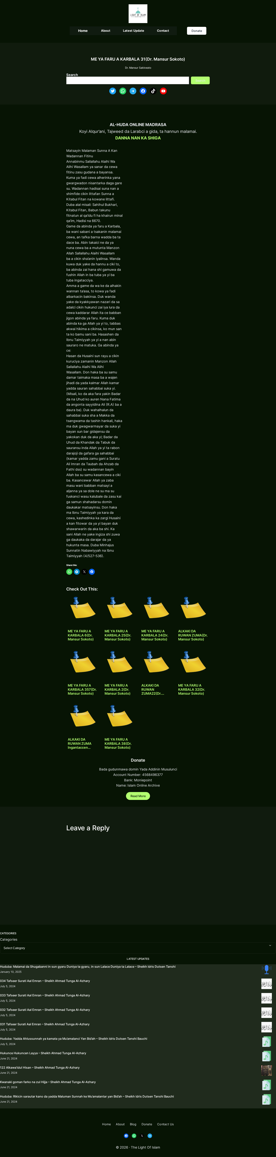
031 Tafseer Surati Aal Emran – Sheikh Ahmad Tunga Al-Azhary (45, 1024)
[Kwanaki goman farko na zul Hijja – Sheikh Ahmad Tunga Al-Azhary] (266, 1086)
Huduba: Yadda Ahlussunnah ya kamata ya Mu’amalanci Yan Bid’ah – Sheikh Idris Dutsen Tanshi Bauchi (73, 1038)
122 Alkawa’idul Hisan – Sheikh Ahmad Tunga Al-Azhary (40, 1067)
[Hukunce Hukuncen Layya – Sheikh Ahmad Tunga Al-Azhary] (266, 1057)
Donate (197, 31)
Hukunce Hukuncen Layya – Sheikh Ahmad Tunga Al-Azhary (43, 1053)
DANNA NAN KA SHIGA (138, 137)
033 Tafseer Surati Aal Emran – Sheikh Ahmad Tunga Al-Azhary (45, 995)
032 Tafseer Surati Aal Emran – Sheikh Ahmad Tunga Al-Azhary (45, 1010)
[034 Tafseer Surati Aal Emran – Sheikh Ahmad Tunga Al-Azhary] (266, 985)
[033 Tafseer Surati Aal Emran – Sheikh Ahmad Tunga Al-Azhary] (266, 999)
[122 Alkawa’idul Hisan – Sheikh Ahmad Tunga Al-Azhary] (266, 1071)
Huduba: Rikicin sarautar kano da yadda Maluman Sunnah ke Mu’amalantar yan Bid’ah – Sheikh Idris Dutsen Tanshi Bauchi (87, 1096)
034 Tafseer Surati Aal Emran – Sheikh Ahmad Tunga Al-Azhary (45, 981)
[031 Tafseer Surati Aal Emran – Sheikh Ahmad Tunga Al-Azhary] (266, 1028)
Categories (8, 939)
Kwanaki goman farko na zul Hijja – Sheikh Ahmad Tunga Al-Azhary (48, 1082)
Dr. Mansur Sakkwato (138, 67)
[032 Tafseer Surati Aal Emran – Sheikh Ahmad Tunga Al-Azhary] (266, 1013)
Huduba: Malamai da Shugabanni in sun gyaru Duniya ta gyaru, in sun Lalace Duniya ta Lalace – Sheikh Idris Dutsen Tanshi (88, 966)
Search (72, 75)
